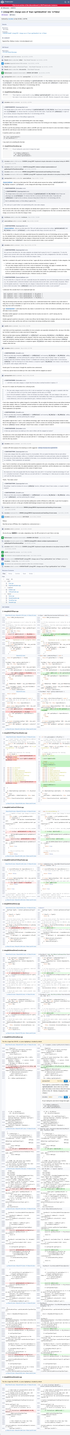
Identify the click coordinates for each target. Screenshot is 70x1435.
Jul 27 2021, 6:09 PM (24, 561)
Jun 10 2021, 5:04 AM (44, 537)
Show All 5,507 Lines (21, 1044)
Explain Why (15, 561)
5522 (6, 94)
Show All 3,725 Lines (21, 615)
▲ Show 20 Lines (9, 729)
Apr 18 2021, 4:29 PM (26, 102)
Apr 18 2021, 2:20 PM (44, 73)
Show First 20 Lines (10, 615)
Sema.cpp (11, 596)
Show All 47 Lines (21, 737)
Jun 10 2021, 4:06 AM (26, 529)
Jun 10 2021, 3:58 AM (35, 516)
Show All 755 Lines (20, 1033)
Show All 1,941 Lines (21, 864)
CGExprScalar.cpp (14, 592)
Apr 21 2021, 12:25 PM (30, 169)
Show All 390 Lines (20, 1373)
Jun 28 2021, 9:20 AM (30, 543)
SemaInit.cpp (12, 602)
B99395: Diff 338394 (32, 73)
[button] (68, 2)
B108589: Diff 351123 (32, 537)
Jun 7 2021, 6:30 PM (10, 509)
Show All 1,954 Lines (20, 946)
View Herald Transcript (30, 60)
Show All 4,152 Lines (21, 1208)
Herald (6, 60)
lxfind (20, 60)
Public (13, 15)
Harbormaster (8, 73)
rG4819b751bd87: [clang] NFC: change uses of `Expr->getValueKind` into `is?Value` (25, 33)
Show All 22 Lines (20, 655)
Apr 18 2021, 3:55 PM (37, 76)
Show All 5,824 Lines (21, 1385)
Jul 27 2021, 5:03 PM (26, 552)
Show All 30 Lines (20, 691)
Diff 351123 (26, 516)
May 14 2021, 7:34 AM (33, 217)
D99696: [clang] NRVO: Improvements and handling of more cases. (41, 171)
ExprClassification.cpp (15, 585)
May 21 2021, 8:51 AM (28, 375)
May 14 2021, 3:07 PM (30, 245)
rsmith (6, 29)
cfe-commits (22, 69)
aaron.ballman (27, 178)
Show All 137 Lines (21, 1303)
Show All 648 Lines (20, 803)
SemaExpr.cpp (12, 600)
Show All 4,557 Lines (21, 1128)
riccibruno (7, 217)
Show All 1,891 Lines (20, 856)
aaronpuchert (8, 76)
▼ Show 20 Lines (31, 615)
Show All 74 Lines (20, 1265)
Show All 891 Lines (21, 954)
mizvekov (11, 19)
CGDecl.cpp (12, 589)
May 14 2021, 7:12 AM (37, 178)
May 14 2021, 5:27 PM (26, 348)
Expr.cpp (11, 583)
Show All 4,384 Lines (20, 1430)
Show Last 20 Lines (31, 729)
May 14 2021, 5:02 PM (24, 326)
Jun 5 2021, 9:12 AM (26, 443)
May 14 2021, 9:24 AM (32, 221)
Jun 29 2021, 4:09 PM (10, 549)
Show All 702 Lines (21, 811)
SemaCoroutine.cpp (14, 598)
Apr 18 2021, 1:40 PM (27, 56)
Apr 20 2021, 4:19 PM (10, 163)
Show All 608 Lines (21, 907)
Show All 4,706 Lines (21, 1168)
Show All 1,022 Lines (20, 729)
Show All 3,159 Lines (20, 900)
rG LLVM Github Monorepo (10, 52)
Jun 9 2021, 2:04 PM (63, 513)
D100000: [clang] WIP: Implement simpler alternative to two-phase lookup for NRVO (45, 161)
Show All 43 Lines (20, 994)
